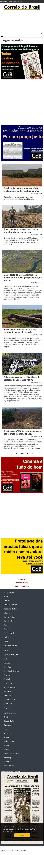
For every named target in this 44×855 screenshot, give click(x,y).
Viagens (7, 707)
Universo (7, 761)
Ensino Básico (9, 617)
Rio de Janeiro (9, 699)
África (6, 651)
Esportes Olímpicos (11, 671)
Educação (7, 613)
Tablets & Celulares (11, 753)
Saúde (6, 745)
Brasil (6, 596)
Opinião (7, 629)
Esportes (7, 667)
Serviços (7, 749)
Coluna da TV (9, 721)
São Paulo (8, 703)
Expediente (22, 579)
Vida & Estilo (9, 765)
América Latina (10, 713)
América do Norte (11, 655)
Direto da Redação (11, 609)
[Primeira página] (11, 453)
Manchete (8, 733)
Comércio (7, 725)
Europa (7, 625)
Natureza (7, 691)
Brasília (7, 717)
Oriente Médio (9, 633)
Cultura (7, 601)
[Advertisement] (22, 22)
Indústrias (8, 683)
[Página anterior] (16, 453)
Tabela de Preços (22, 586)
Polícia (6, 637)
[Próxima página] (27, 453)
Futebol (7, 679)
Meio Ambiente (10, 687)
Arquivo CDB (9, 592)
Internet (7, 729)
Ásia (5, 659)
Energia (7, 663)
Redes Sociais (9, 741)
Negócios (7, 695)
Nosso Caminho (22, 583)
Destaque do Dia (10, 605)
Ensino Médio (9, 621)
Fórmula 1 (8, 675)
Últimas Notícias (10, 645)
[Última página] (32, 453)
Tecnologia (8, 757)
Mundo (6, 737)
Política (7, 641)
